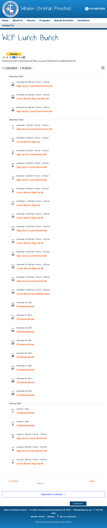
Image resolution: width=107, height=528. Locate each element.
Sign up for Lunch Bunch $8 (31, 154)
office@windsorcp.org (82, 510)
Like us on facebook (68, 517)
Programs (44, 20)
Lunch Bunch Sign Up (28, 141)
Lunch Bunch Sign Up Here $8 (33, 98)
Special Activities (63, 20)
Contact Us (8, 25)
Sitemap (50, 517)
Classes (31, 20)
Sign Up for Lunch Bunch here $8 (34, 111)
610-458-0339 (96, 8)
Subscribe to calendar (52, 494)
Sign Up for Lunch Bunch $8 (32, 167)
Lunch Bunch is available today (33, 293)
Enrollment (84, 20)
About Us (18, 20)
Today (92, 481)
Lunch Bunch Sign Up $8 (30, 192)
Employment (78, 504)
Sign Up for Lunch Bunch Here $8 (34, 86)
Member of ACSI (38, 517)
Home (5, 20)
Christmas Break (25, 306)
